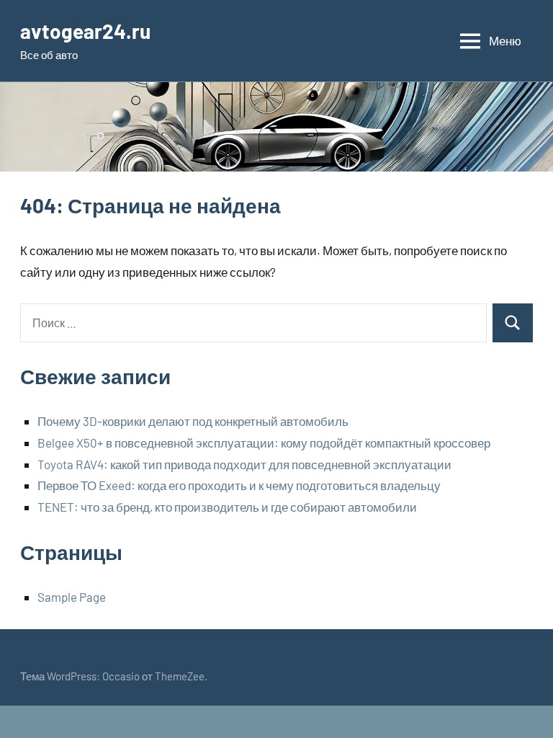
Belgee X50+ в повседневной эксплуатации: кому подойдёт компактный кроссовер (263, 442)
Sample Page (71, 597)
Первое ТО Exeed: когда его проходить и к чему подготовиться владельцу (239, 485)
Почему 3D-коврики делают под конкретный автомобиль (193, 421)
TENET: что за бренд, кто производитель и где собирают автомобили (227, 506)
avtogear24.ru (85, 31)
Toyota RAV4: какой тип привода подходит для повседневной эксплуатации (244, 464)
